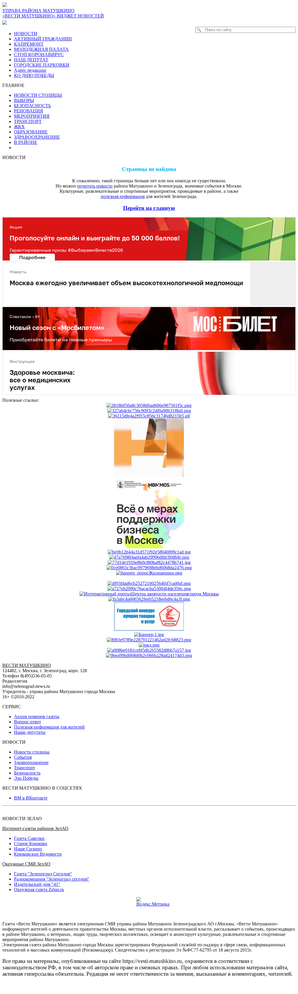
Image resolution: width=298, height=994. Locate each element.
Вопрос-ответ (27, 721)
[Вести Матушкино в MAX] (5, 22)
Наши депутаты (29, 732)
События (23, 757)
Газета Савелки (29, 838)
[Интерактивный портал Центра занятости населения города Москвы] (149, 593)
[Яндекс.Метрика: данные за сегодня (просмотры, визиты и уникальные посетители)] (152, 902)
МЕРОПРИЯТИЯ (31, 116)
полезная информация (123, 196)
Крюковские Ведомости (38, 854)
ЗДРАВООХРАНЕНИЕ (37, 137)
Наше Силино (28, 848)
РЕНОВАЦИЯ (28, 110)
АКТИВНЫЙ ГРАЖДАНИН (43, 38)
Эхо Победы (26, 778)
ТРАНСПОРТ (28, 121)
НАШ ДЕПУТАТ (31, 59)
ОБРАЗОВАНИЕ (31, 131)
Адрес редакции (30, 70)
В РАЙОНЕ (25, 142)
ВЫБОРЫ (24, 100)
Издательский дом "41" (37, 884)
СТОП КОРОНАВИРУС (39, 54)
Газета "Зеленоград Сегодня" (43, 873)
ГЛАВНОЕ (15, 85)
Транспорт (24, 767)
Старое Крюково (30, 843)
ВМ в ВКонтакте (30, 797)
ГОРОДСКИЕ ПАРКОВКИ (41, 65)
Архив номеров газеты (36, 716)
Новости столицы (31, 751)
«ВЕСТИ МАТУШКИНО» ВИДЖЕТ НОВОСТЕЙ (53, 15)
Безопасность (27, 772)
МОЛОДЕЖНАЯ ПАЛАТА (41, 49)
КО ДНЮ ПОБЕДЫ (34, 75)
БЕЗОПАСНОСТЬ (32, 105)
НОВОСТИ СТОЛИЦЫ (38, 95)
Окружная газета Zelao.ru (39, 889)
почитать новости (95, 185)
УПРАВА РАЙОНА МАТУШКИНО (38, 10)
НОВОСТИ (25, 33)
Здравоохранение (31, 762)
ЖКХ (19, 126)
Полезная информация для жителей (49, 726)
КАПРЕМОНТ (29, 44)
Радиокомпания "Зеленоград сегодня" (51, 879)
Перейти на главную (149, 208)
